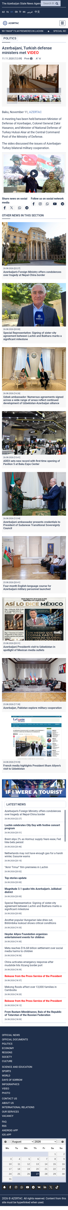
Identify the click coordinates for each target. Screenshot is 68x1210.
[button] (34, 79)
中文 (37, 11)
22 (54, 1169)
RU (7, 11)
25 (18, 1174)
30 (63, 1174)
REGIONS (7, 1052)
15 (54, 1164)
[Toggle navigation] (61, 23)
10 (10, 1164)
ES (24, 11)
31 (10, 1179)
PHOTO (6, 1093)
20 (37, 1169)
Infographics (10, 1084)
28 (46, 1174)
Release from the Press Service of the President (33, 976)
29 (54, 1174)
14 (46, 1164)
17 (10, 1169)
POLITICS (9, 38)
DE (16, 11)
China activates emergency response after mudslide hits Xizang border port (29, 963)
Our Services (10, 1111)
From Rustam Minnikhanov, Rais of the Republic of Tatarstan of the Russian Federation (33, 1013)
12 (28, 1164)
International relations (18, 1107)
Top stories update (16, 878)
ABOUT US (8, 1103)
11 (19, 1164)
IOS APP (6, 1134)
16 (63, 1164)
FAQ (4, 1121)
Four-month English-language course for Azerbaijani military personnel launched (27, 587)
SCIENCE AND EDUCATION (17, 1066)
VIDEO (5, 1088)
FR (20, 11)
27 (37, 1174)
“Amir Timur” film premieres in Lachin (26, 867)
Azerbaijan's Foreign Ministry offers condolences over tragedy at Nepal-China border (32, 273)
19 (28, 1169)
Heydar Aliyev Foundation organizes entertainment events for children (26, 936)
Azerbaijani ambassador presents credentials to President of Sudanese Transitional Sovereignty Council (31, 525)
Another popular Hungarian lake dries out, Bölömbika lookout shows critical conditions (30, 921)
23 (63, 1169)
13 (37, 1164)
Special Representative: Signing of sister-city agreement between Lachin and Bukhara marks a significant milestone (32, 336)
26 (28, 1174)
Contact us (9, 1098)
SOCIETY (7, 1056)
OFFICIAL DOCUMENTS (15, 1039)
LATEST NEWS (16, 804)
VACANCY (7, 1116)
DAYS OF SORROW (12, 1079)
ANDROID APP (10, 1130)
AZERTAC (35, 112)
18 (18, 1169)
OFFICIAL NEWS (11, 1035)
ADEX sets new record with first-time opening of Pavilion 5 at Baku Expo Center (31, 462)
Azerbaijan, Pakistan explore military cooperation (32, 707)
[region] (35, 916)
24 (10, 1174)
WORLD (6, 1075)
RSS (4, 1126)
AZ (3, 11)
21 (46, 1169)
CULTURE (7, 1061)
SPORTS (6, 1071)
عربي (30, 11)
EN (11, 11)
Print (27, 58)
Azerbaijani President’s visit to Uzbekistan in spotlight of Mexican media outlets (29, 648)
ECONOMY (8, 1048)
